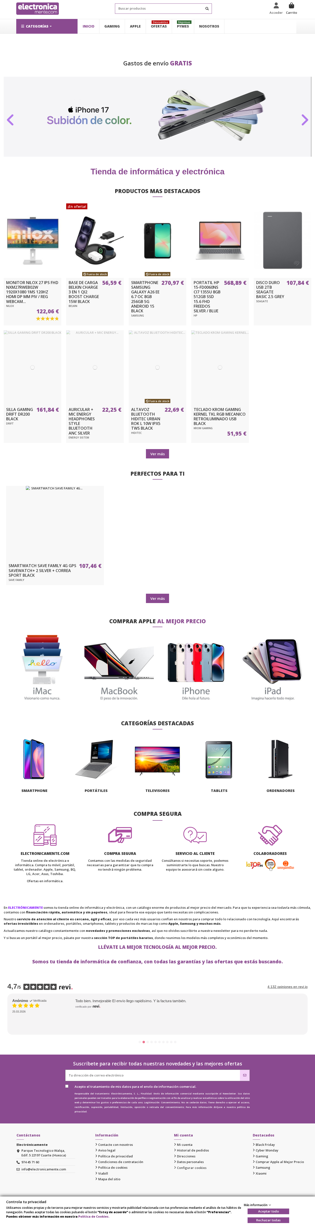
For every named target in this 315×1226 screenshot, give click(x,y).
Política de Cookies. (94, 1216)
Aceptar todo (268, 1211)
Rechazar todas (268, 1220)
